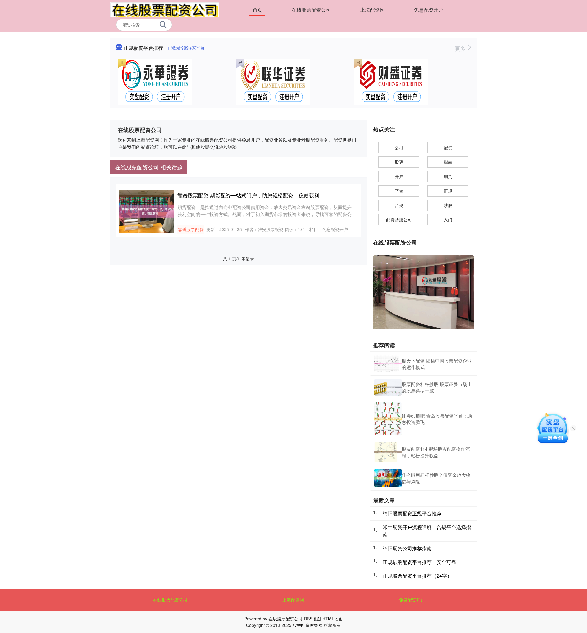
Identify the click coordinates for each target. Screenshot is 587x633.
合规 (399, 205)
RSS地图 (312, 619)
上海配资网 (372, 9)
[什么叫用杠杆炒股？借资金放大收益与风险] (388, 478)
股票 (399, 162)
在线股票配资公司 (311, 9)
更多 (461, 48)
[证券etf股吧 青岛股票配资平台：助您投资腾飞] (388, 419)
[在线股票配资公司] (164, 9)
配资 (448, 148)
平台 (399, 191)
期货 (448, 176)
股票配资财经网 (308, 625)
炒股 (448, 205)
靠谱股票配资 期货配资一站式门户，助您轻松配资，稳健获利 (248, 195)
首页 (257, 9)
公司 (399, 148)
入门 (448, 219)
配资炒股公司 (399, 219)
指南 (448, 162)
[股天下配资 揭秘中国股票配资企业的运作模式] (388, 363)
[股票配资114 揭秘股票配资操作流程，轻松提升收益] (388, 452)
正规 (448, 191)
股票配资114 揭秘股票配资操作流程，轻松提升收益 (436, 452)
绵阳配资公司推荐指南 (407, 548)
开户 (399, 176)
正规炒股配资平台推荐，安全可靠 (419, 561)
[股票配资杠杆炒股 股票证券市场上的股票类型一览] (388, 387)
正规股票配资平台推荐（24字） (417, 575)
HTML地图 (332, 619)
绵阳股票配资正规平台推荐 (412, 513)
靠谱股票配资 (191, 229)
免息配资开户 (428, 9)
